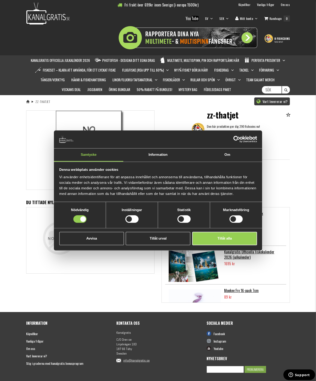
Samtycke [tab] (89, 154)
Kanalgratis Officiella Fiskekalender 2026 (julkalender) (249, 254)
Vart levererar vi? (275, 101)
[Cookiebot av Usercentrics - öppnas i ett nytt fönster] (237, 139)
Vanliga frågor (34, 341)
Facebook (219, 333)
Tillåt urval (158, 238)
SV (207, 18)
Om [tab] (227, 154)
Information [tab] (158, 154)
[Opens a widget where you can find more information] (299, 375)
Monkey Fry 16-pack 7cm (241, 290)
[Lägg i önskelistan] (289, 115)
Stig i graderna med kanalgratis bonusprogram (54, 363)
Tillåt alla (224, 238)
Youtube (218, 348)
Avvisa (91, 238)
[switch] (132, 219)
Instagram (220, 341)
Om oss (30, 348)
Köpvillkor (32, 333)
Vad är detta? (278, 41)
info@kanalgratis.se (136, 360)
